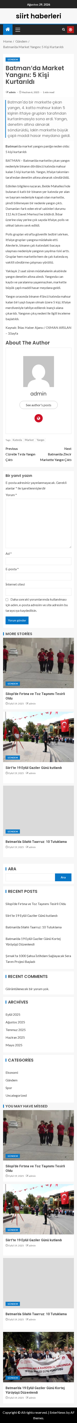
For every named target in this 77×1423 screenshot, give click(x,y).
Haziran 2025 (15, 1037)
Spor (9, 1088)
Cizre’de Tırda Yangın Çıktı (20, 454)
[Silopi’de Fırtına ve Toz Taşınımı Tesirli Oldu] (38, 663)
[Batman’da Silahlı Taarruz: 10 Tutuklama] (38, 811)
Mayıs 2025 (14, 1045)
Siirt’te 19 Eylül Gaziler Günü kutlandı (34, 768)
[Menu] (17, 29)
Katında (17, 440)
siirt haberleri (38, 16)
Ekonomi (12, 1072)
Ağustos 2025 (15, 1022)
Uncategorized (16, 1095)
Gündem (13, 59)
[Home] (8, 29)
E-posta (12, 569)
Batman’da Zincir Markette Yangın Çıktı (55, 454)
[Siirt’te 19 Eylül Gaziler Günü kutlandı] (38, 737)
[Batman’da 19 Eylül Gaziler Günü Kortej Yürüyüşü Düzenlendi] (38, 1357)
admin (12, 92)
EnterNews (58, 1412)
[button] (17, 29)
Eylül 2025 (13, 1014)
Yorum (11, 495)
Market (29, 440)
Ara (12, 869)
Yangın (40, 440)
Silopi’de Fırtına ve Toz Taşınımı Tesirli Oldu (36, 904)
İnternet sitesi (15, 584)
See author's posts (38, 405)
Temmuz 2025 (16, 1030)
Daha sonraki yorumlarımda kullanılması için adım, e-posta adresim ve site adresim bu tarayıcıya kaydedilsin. (37, 604)
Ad (9, 553)
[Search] (63, 29)
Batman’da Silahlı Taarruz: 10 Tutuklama (36, 842)
